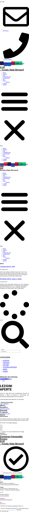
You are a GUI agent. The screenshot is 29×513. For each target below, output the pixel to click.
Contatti (5, 83)
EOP (2, 67)
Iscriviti (4, 84)
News (4, 80)
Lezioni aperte (6, 78)
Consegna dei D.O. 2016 (7, 266)
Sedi (4, 75)
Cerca (1, 320)
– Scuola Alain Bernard (12, 69)
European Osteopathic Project (11, 437)
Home (4, 72)
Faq (4, 79)
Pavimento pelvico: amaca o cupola (11, 279)
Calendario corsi (7, 76)
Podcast (8, 82)
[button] (14, 116)
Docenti (5, 74)
